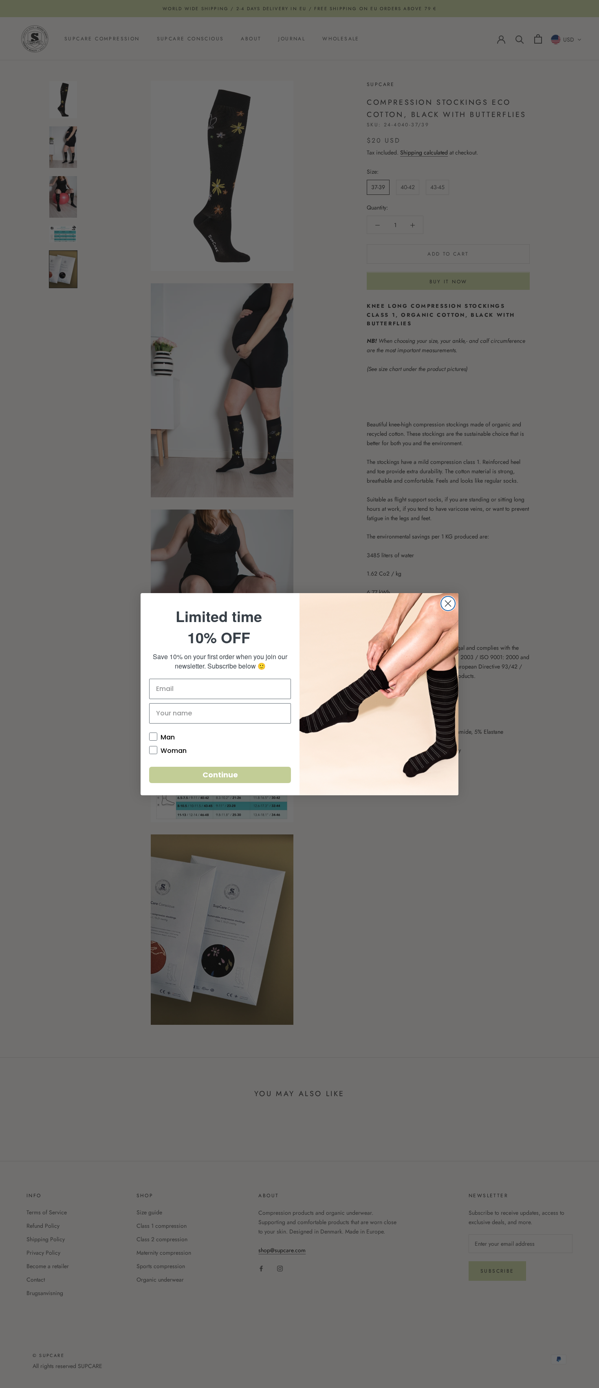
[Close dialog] (448, 603)
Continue (220, 775)
